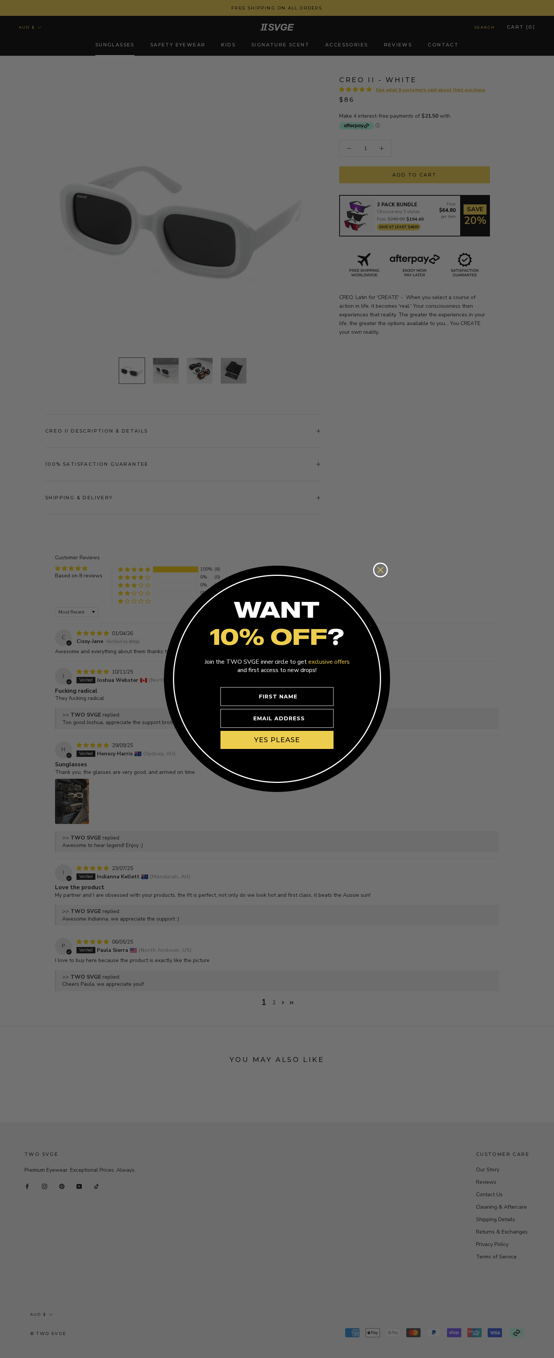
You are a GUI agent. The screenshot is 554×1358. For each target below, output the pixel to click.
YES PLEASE (277, 739)
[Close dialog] (380, 570)
